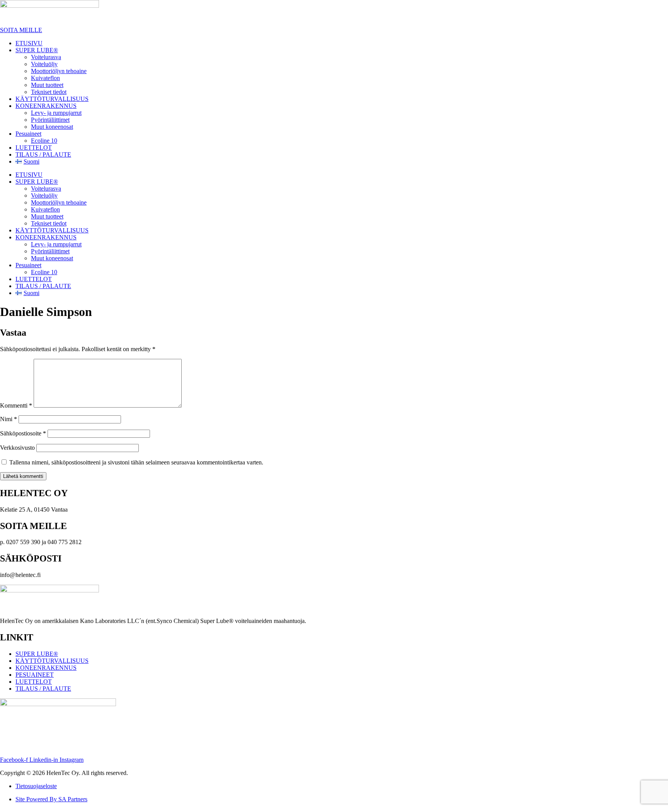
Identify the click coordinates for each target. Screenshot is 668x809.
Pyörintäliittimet (50, 119)
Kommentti (16, 405)
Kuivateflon (45, 78)
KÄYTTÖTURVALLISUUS (52, 99)
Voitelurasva (46, 57)
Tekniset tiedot (48, 92)
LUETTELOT (33, 147)
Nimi (8, 419)
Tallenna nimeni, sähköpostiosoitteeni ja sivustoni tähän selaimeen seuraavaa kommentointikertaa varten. (136, 462)
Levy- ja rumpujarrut (56, 112)
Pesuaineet (28, 133)
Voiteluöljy (44, 64)
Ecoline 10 (44, 140)
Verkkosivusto (17, 447)
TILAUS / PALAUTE (43, 154)
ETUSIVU (29, 43)
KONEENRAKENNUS (46, 105)
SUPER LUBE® (36, 50)
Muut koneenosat (52, 126)
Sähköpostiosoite (23, 433)
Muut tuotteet (47, 85)
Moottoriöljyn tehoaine (59, 71)
